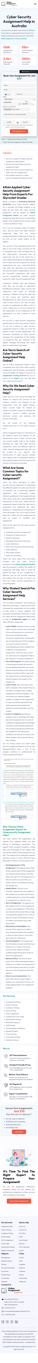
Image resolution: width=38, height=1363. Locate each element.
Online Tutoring (11, 1005)
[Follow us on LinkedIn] (16, 1322)
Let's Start (19, 1132)
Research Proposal (13, 1022)
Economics (4, 1271)
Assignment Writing (13, 1002)
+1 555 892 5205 (9, 1308)
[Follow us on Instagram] (11, 1322)
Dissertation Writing (13, 1019)
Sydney (21, 1258)
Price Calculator (24, 1247)
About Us (22, 1226)
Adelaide (22, 1264)
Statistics (4, 1282)
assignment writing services (14, 375)
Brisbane (22, 1268)
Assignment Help (7, 1226)
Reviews (22, 1244)
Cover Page (5, 1244)
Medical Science (6, 1261)
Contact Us (23, 1230)
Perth (21, 1261)
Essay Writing (11, 1011)
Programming (5, 1275)
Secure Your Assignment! (19, 1201)
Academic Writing (12, 1008)
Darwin (21, 1275)
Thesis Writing (11, 1034)
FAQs (21, 1237)
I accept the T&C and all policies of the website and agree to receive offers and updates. (19, 125)
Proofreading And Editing (15, 1028)
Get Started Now (19, 131)
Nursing (3, 1264)
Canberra (22, 1271)
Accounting (5, 1278)
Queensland (23, 1278)
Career (21, 1250)
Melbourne (22, 1282)
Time (26, 101)
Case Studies (23, 1240)
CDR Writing (10, 1025)
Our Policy (22, 1233)
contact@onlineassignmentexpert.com (17, 1311)
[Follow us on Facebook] (2, 1322)
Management (5, 1258)
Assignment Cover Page (15, 1017)
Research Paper (12, 1031)
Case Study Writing (13, 1037)
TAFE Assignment (12, 1014)
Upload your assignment (9, 106)
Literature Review (12, 1040)
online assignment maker (25, 564)
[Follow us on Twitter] (7, 1322)
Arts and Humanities (8, 1268)
